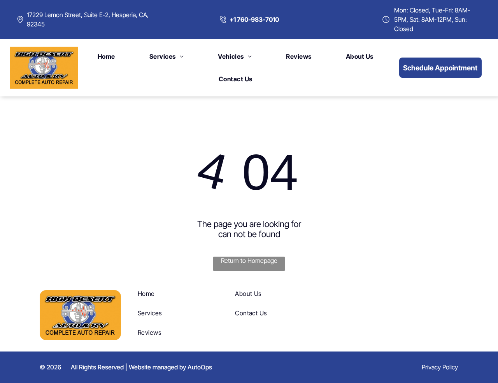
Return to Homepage (249, 260)
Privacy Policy (440, 367)
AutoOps (200, 367)
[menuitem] (106, 56)
